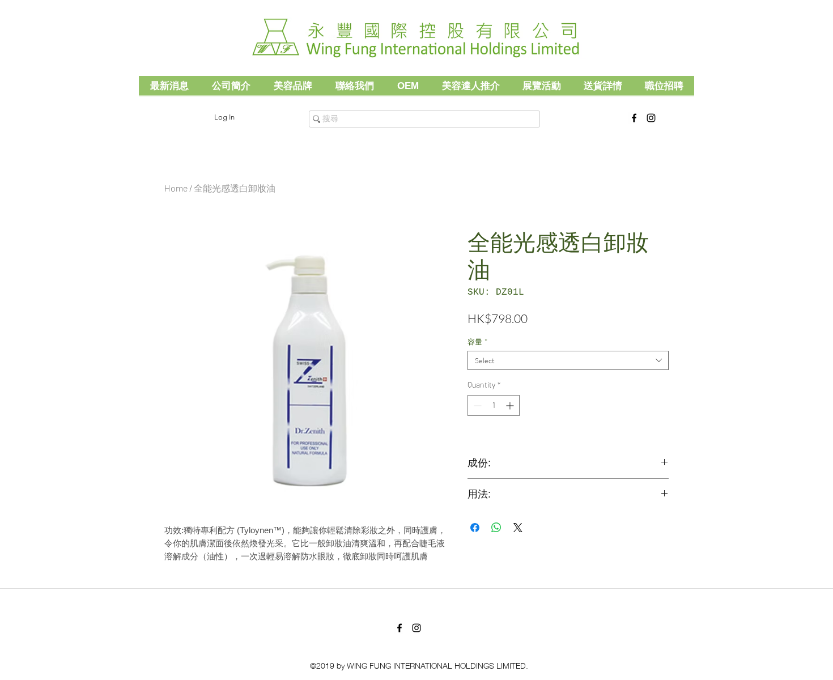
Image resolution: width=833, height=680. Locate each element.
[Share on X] (518, 527)
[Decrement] (476, 405)
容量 (477, 341)
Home (176, 187)
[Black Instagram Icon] (651, 118)
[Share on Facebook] (475, 527)
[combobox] (568, 360)
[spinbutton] (493, 405)
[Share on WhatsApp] (496, 527)
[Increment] (511, 405)
